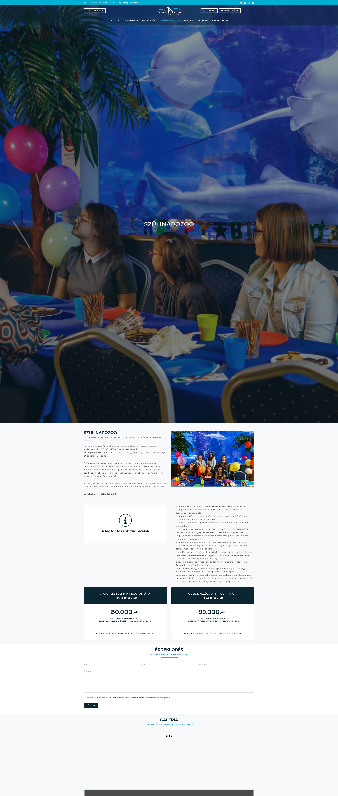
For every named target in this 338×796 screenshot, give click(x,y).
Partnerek (202, 20)
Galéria (187, 20)
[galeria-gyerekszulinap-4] (212, 754)
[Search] (253, 11)
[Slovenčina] (248, 10)
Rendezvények (169, 20)
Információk (149, 20)
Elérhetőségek (220, 20)
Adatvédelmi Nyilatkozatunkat (126, 697)
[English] (243, 10)
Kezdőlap (115, 20)
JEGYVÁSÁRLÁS (96, 11)
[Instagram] (245, 3)
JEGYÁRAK (210, 11)
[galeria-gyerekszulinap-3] (183, 754)
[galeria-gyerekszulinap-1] (126, 754)
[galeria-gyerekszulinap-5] (240, 754)
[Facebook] (241, 3)
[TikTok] (249, 3)
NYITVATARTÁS (231, 11)
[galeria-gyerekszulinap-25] (98, 754)
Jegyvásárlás (131, 20)
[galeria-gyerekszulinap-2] (155, 754)
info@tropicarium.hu (131, 3)
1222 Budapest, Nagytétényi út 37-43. (103, 3)
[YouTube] (253, 3)
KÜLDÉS (90, 705)
